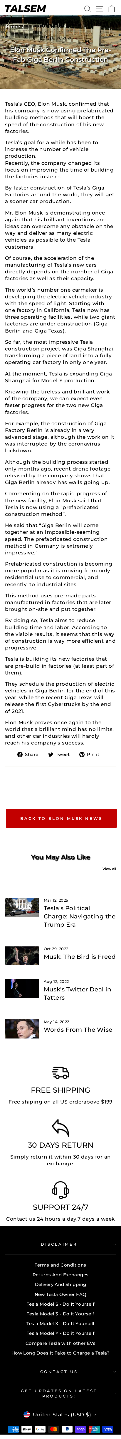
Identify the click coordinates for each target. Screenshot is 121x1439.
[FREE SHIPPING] (60, 1074)
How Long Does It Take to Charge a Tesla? (60, 1353)
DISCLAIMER (59, 1244)
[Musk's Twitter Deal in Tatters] (22, 988)
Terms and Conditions (60, 1265)
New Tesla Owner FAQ (61, 1294)
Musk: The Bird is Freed (80, 956)
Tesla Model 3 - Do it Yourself (60, 1314)
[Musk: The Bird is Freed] (22, 955)
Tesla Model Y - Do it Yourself (60, 1333)
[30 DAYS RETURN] (60, 1129)
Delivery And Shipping (60, 1284)
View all (109, 869)
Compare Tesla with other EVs (61, 1343)
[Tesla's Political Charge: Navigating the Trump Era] (22, 907)
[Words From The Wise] (22, 1028)
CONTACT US (59, 1371)
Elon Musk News (44, 26)
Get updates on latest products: (59, 1393)
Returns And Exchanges (61, 1274)
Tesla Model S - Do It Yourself (60, 1304)
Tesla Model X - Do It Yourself (60, 1323)
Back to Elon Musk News (61, 818)
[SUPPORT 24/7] (60, 1191)
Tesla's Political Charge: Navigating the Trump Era (80, 916)
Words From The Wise (78, 1029)
